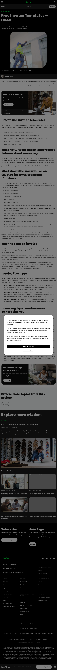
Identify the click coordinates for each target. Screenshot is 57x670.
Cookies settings (28, 351)
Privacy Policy (21, 332)
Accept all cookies (28, 346)
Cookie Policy (11, 332)
